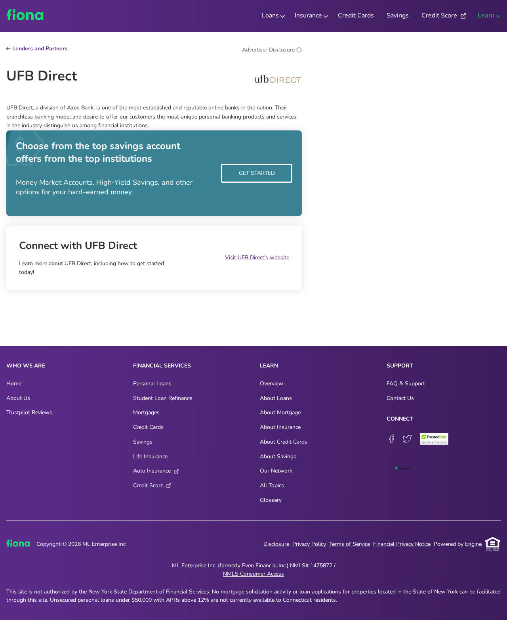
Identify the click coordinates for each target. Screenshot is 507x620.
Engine (473, 544)
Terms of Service (349, 544)
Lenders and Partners (39, 49)
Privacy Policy (309, 544)
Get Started (257, 173)
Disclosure (276, 544)
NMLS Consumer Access (253, 574)
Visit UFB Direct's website (257, 257)
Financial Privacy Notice (402, 544)
